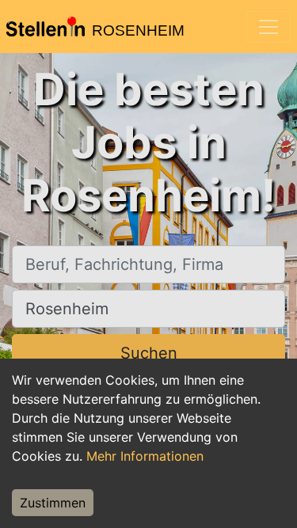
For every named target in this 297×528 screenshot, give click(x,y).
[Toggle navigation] (268, 27)
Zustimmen (53, 503)
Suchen (148, 353)
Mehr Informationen (145, 456)
